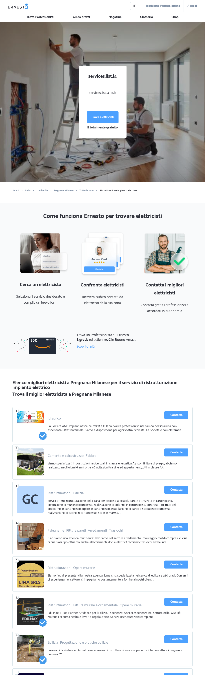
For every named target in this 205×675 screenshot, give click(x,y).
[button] (40, 17)
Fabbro (91, 456)
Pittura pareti (76, 531)
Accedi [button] (192, 6)
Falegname (56, 531)
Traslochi (116, 531)
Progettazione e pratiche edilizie (84, 643)
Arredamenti (97, 531)
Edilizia (78, 493)
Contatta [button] (176, 415)
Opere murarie (84, 568)
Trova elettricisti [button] (102, 117)
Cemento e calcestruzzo (66, 456)
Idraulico (54, 419)
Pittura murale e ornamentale (95, 605)
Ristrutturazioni (59, 493)
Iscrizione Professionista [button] (163, 6)
